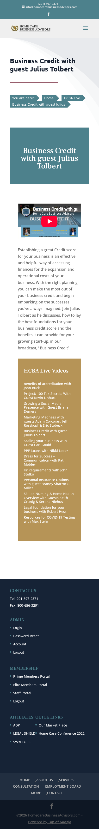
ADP (16, 725)
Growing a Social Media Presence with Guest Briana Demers (46, 407)
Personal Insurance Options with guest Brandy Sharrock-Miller (47, 483)
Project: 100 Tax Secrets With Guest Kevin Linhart (47, 395)
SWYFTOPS (22, 741)
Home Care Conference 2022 (62, 733)
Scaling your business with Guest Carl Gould (45, 442)
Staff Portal (22, 693)
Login (17, 627)
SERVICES (66, 780)
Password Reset (26, 636)
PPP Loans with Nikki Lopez (46, 450)
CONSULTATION (26, 786)
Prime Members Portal (31, 676)
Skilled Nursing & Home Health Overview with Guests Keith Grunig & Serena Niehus (49, 497)
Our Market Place (53, 725)
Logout (18, 652)
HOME (25, 780)
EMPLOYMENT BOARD (63, 786)
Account (19, 644)
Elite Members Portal (30, 684)
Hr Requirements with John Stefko (46, 472)
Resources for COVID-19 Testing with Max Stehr (49, 519)
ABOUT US (44, 780)
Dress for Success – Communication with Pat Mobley (43, 460)
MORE (36, 792)
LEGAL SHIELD (24, 733)
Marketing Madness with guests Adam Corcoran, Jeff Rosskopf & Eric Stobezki (46, 421)
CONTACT (55, 792)
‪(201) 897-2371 (48, 4)
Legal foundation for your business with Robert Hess (45, 509)
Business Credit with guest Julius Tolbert (45, 433)
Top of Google (59, 822)
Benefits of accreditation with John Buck (47, 385)
